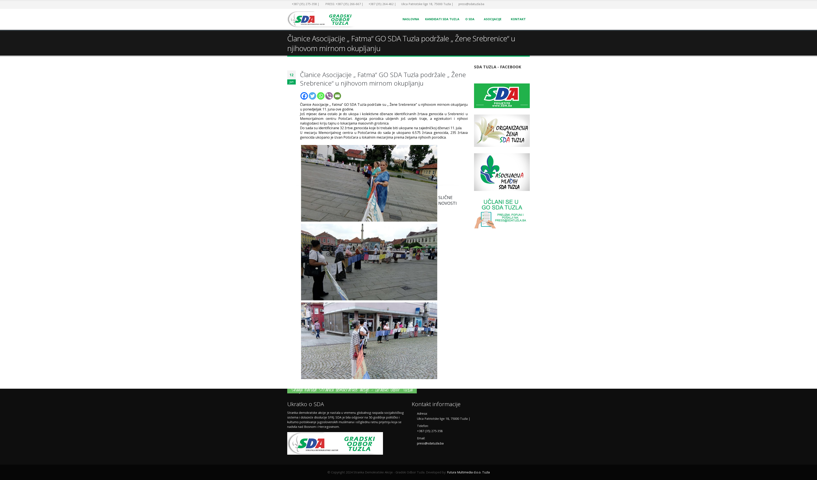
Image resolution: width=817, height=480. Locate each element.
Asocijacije (492, 19)
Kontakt (518, 19)
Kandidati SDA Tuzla (442, 19)
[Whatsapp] (320, 96)
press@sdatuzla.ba (430, 443)
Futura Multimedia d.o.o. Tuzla (468, 472)
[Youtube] (502, 4)
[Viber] (329, 96)
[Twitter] (496, 4)
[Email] (337, 96)
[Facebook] (489, 4)
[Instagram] (508, 4)
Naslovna (411, 19)
